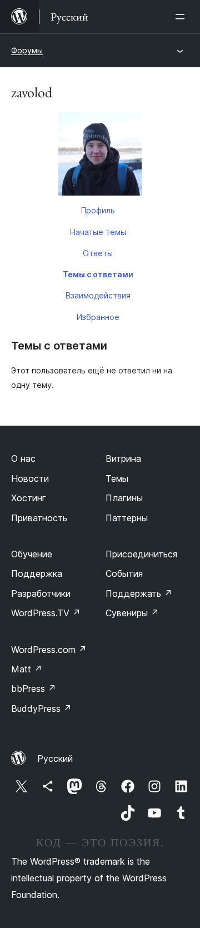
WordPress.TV (46, 612)
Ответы (98, 253)
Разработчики (41, 593)
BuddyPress (41, 708)
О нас (23, 458)
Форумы (27, 50)
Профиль (98, 210)
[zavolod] (100, 156)
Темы (117, 478)
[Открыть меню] (182, 16)
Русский (55, 758)
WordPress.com (49, 649)
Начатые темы (98, 232)
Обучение (31, 554)
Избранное (98, 317)
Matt (26, 669)
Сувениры (132, 612)
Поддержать (139, 593)
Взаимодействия (98, 295)
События (124, 573)
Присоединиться (141, 554)
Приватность (39, 517)
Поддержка (36, 573)
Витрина (123, 458)
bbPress (33, 688)
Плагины (124, 497)
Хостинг (28, 497)
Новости (30, 478)
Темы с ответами (98, 274)
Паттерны (127, 517)
